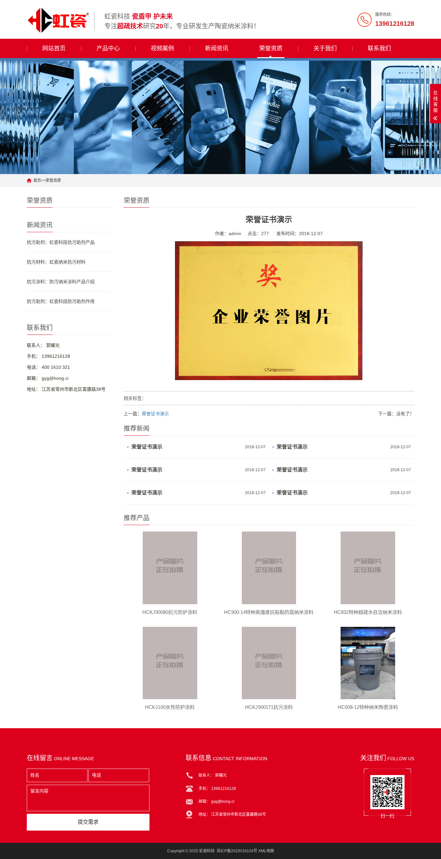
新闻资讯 (216, 48)
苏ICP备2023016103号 (237, 851)
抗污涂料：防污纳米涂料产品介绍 (61, 281)
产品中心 (108, 48)
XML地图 (266, 851)
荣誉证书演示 (155, 413)
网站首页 (54, 48)
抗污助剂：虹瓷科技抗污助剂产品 (61, 242)
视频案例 (162, 48)
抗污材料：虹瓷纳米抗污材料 (56, 261)
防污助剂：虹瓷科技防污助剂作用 (61, 301)
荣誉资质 (270, 48)
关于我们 (325, 48)
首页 (37, 180)
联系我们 (379, 48)
